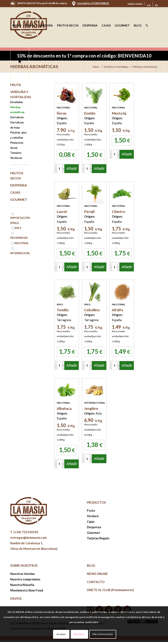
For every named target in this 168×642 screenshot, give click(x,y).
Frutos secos (16, 175)
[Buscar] (147, 25)
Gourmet (18, 199)
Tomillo (63, 310)
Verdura (93, 516)
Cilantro (118, 211)
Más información (103, 634)
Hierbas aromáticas (34, 66)
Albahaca (64, 408)
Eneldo (89, 113)
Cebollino (92, 310)
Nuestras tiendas (22, 573)
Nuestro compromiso (25, 579)
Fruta (15, 85)
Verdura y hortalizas (20, 94)
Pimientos (16, 142)
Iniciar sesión (135, 3)
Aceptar (61, 634)
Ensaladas (16, 102)
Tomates (16, 152)
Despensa (18, 185)
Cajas (15, 192)
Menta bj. (119, 113)
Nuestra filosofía (22, 585)
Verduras (16, 158)
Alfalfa (117, 310)
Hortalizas (17, 117)
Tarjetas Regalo (98, 538)
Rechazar (79, 634)
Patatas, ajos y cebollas (18, 135)
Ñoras (61, 113)
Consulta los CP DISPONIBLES (93, 3)
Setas (14, 147)
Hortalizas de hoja (17, 125)
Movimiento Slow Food (26, 590)
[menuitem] (135, 4)
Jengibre (91, 408)
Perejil (89, 211)
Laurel (62, 211)
